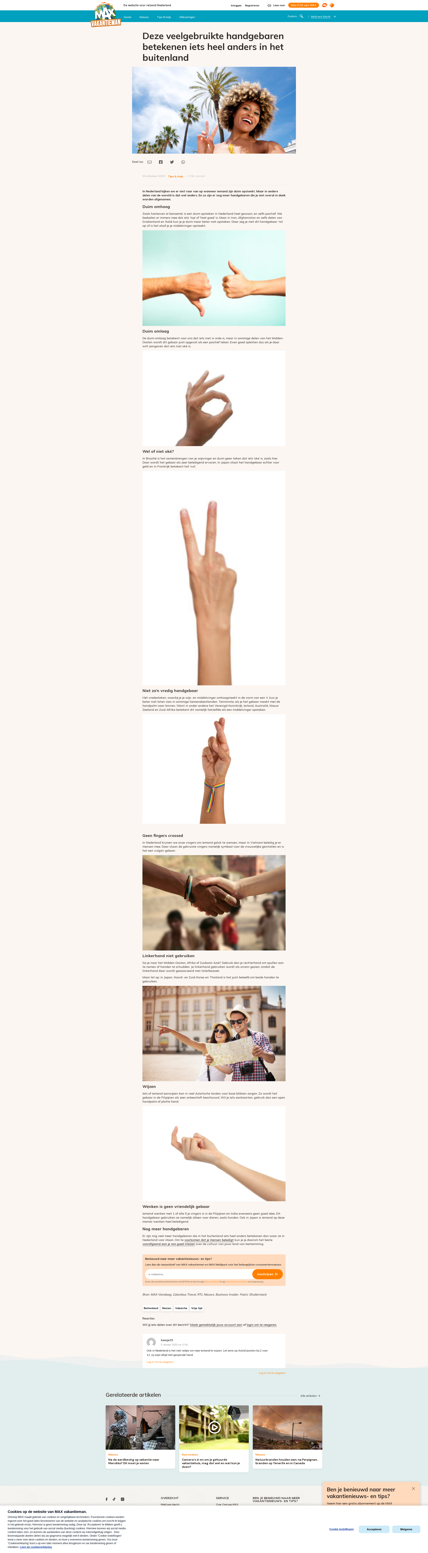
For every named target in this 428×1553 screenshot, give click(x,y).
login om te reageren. (262, 1325)
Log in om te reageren (160, 1362)
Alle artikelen (308, 1395)
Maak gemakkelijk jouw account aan (216, 1325)
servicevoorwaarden (236, 1281)
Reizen (166, 1308)
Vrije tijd (196, 1308)
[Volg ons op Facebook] (107, 1500)
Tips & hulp (175, 176)
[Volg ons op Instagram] (122, 1500)
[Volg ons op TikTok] (114, 1500)
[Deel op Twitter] (172, 162)
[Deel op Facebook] (161, 162)
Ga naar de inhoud (214, 2)
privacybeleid (212, 1281)
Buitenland (151, 1308)
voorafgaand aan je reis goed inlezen (168, 1244)
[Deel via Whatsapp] (183, 162)
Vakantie (181, 1308)
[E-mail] (149, 162)
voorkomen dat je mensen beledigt (209, 1240)
